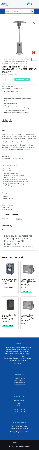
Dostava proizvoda (19, 385)
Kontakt (19, 387)
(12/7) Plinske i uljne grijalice (16, 88)
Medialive (27, 446)
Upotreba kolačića (19, 382)
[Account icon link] (31, 4)
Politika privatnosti (19, 380)
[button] (34, 23)
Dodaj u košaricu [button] (8, 287)
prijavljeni (14, 246)
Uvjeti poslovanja (19, 378)
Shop (9, 59)
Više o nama (18, 364)
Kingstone (19, 219)
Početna (4, 59)
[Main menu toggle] (36, 4)
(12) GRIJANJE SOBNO (18, 59)
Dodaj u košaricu (22, 79)
